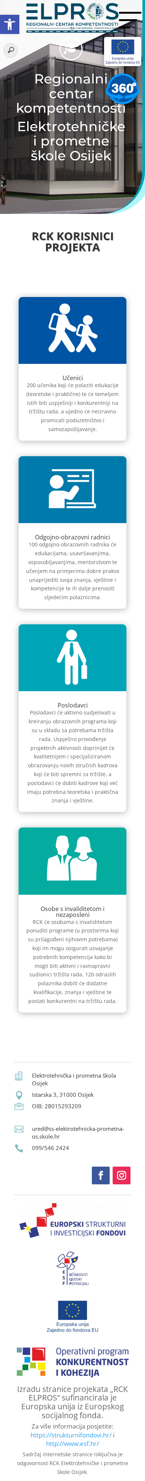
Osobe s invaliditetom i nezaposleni (72, 912)
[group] (72, 243)
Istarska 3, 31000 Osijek (63, 1094)
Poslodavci (73, 705)
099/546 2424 (50, 1147)
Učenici (72, 378)
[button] (9, 24)
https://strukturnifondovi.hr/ (71, 1435)
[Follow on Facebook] (101, 1175)
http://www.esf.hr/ (72, 1443)
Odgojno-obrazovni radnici (72, 537)
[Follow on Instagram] (121, 1175)
